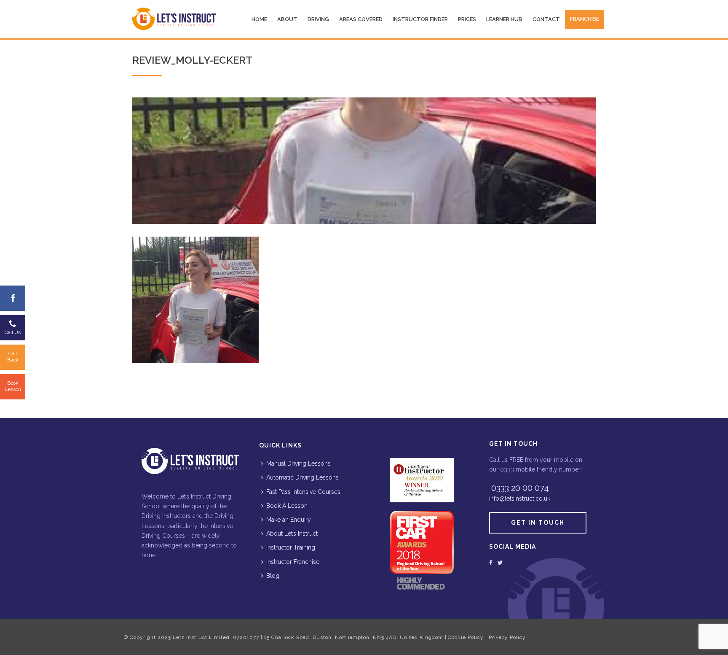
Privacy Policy (507, 637)
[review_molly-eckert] (364, 160)
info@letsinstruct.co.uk (519, 498)
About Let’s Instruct (292, 533)
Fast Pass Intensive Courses (303, 491)
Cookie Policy (466, 637)
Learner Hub (504, 19)
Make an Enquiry (288, 519)
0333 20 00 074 (520, 488)
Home (259, 19)
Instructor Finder (420, 19)
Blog (272, 575)
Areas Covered (361, 19)
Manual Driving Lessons (298, 463)
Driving (318, 19)
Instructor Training (290, 547)
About (287, 19)
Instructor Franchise (292, 561)
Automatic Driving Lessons (302, 477)
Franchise (584, 19)
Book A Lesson (287, 505)
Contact (546, 19)
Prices (467, 19)
